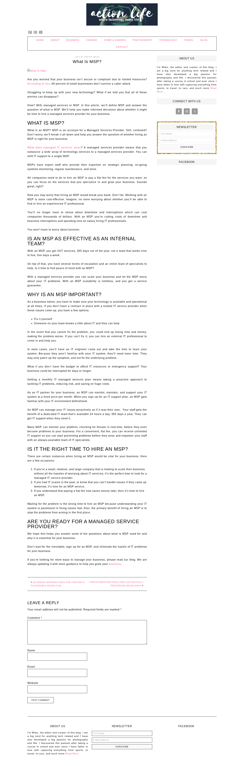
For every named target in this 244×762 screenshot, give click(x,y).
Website (32, 683)
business (115, 564)
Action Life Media (122, 14)
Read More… (73, 753)
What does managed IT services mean (54, 147)
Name (31, 650)
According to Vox (38, 83)
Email (31, 666)
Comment (34, 617)
